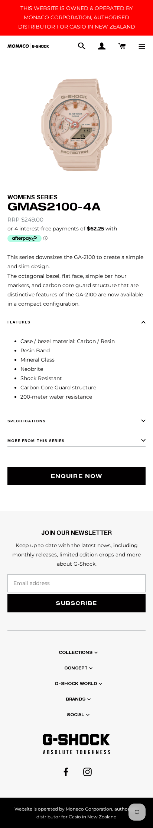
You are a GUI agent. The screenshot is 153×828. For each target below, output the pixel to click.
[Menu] (142, 45)
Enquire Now (76, 476)
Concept (75, 668)
